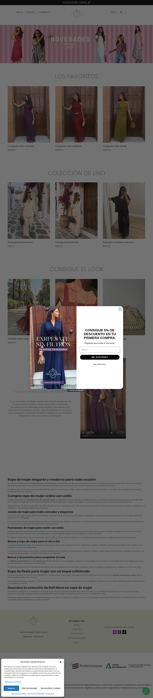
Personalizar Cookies (50, 688)
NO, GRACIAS (100, 364)
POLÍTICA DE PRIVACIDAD (35, 694)
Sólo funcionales (29, 688)
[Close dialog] (120, 309)
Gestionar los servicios (13, 682)
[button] (60, 662)
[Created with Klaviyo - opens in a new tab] (76, 390)
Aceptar (11, 688)
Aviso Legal (50, 694)
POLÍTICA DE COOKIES (18, 694)
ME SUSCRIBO (100, 357)
